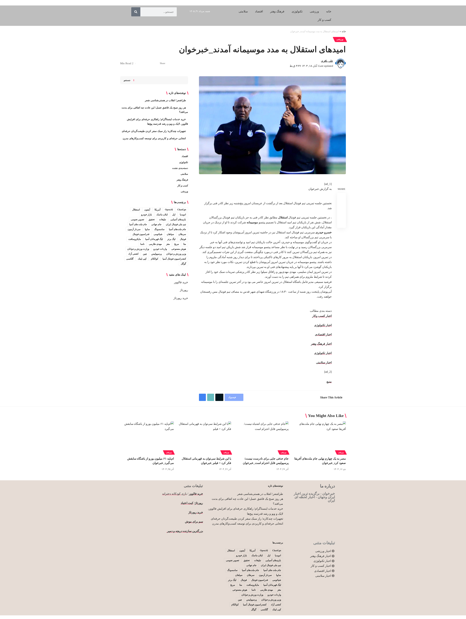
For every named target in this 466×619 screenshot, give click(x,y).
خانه (344, 31)
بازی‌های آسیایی (178, 219)
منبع (329, 381)
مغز (168, 244)
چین (145, 253)
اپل (173, 214)
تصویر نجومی (137, 219)
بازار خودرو (146, 214)
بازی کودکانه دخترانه (174, 493)
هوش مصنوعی (178, 249)
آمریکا (158, 209)
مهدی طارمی (155, 244)
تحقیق (152, 219)
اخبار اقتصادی (323, 334)
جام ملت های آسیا (138, 224)
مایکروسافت (134, 239)
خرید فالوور (181, 282)
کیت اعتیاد (187, 503)
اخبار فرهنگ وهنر (321, 343)
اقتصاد (185, 156)
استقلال (136, 209)
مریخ (176, 244)
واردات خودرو (160, 249)
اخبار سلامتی (324, 362)
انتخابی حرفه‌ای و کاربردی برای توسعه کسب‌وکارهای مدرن (154, 138)
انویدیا (183, 214)
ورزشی (339, 39)
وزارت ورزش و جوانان (138, 249)
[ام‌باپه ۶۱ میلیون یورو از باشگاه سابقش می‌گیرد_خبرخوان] (147, 437)
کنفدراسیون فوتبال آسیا (174, 258)
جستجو (127, 80)
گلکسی (129, 258)
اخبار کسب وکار (322, 315)
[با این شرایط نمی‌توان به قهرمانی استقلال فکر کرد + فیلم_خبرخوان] (204, 437)
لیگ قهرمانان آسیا (154, 239)
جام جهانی (156, 224)
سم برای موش (194, 521)
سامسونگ (159, 229)
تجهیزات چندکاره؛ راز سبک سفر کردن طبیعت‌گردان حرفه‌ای (154, 131)
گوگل (183, 263)
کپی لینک (142, 258)
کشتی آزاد (133, 253)
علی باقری (327, 61)
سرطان (182, 234)
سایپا (147, 229)
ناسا (142, 244)
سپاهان (170, 234)
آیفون (147, 209)
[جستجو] (135, 11)
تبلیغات (162, 219)
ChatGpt (181, 209)
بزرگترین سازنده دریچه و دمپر (184, 531)
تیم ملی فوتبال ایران (176, 224)
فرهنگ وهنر (182, 179)
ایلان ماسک (162, 214)
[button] (144, 63)
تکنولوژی (183, 162)
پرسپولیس (156, 253)
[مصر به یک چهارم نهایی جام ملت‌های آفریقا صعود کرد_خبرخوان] (319, 437)
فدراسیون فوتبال (141, 234)
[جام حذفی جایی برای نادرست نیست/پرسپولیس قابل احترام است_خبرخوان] (262, 437)
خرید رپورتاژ (180, 298)
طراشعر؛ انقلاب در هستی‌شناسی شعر (165, 100)
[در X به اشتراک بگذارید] (150, 63)
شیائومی (158, 234)
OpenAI (169, 209)
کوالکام (154, 258)
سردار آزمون (134, 229)
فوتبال (183, 239)
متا (184, 244)
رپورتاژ (184, 290)
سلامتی (184, 174)
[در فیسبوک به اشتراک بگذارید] (156, 63)
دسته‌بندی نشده (180, 168)
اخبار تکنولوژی (323, 325)
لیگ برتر (171, 239)
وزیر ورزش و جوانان (176, 253)
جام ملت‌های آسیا (177, 229)
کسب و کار (182, 185)
